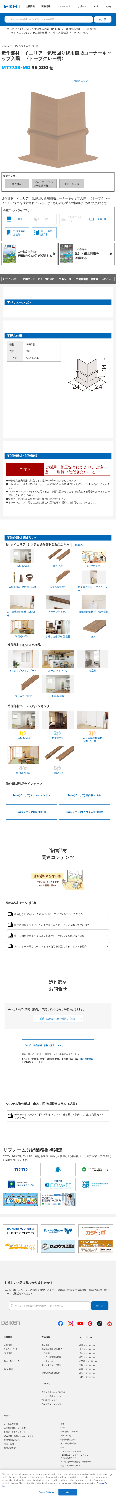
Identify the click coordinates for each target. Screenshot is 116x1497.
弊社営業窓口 (87, 1059)
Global (10, 1369)
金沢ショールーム (87, 1353)
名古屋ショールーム (88, 1361)
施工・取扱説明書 (68, 1443)
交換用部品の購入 (12, 1440)
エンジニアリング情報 (51, 1365)
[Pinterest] (90, 1325)
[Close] (111, 1474)
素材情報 (45, 1345)
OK (67, 1492)
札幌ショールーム (87, 1345)
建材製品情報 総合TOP (52, 1349)
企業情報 (8, 1345)
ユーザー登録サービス (51, 1396)
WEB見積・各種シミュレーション (19, 1436)
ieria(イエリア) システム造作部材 (43, 183)
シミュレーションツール (71, 1451)
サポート (8, 1415)
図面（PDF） (66, 1435)
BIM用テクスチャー (69, 1431)
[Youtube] (80, 1325)
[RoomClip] (109, 1325)
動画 (62, 1447)
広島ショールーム (87, 1369)
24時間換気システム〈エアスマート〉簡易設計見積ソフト (77, 1456)
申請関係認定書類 (68, 1439)
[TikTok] (99, 1325)
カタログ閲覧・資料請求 (15, 1428)
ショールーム (85, 1337)
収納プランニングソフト (52, 1404)
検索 (102, 19)
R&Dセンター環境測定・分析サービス (77, 1461)
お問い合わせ (10, 1447)
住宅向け (47, 1353)
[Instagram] (70, 1325)
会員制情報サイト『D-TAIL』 (54, 1392)
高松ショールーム (87, 1373)
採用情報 (8, 1353)
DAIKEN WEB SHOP (51, 1373)
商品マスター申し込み (70, 1465)
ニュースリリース (12, 1361)
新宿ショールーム (87, 1357)
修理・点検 (9, 1443)
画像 (62, 1423)
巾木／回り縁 (71, 183)
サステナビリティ (12, 1349)
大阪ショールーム (87, 1365)
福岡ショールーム (87, 1376)
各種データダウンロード (15, 1432)
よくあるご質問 (11, 1424)
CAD (62, 1427)
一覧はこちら (79, 545)
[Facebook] (60, 1325)
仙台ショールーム (87, 1349)
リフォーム (48, 1361)
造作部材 (17, 183)
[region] (58, 1483)
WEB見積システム (50, 1400)
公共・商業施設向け (52, 1357)
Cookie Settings (46, 1492)
